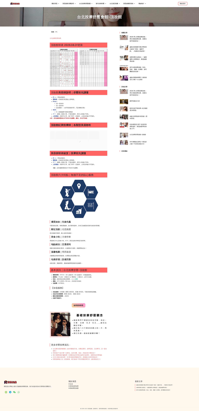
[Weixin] (14, 392)
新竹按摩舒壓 (100, 3)
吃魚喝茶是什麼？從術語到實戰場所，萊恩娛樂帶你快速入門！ (138, 126)
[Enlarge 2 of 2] (105, 51)
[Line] (6, 392)
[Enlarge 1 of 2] (75, 51)
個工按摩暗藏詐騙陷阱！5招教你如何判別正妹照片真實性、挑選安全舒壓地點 (77, 355)
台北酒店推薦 (114, 3)
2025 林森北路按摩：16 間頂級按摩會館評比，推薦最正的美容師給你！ (76, 357)
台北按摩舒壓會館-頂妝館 (138, 134)
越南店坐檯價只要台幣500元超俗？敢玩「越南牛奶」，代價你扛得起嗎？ (138, 49)
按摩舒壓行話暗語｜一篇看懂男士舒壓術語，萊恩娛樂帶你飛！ (138, 59)
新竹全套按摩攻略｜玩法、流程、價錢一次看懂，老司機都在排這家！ (138, 69)
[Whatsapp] (19, 392)
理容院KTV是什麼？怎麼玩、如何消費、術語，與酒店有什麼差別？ (74, 353)
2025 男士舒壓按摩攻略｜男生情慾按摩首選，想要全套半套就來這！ (138, 39)
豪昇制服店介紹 (135, 101)
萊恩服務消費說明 (68, 3)
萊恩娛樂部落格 (128, 3)
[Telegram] (10, 392)
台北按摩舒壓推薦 (85, 3)
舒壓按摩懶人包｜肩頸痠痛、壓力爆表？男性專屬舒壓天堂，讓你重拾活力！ (77, 359)
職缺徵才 (141, 3)
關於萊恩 (54, 3)
